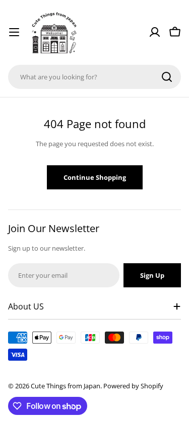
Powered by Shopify (133, 385)
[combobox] (94, 77)
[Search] (167, 77)
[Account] (155, 32)
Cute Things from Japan (65, 385)
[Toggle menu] (14, 32)
